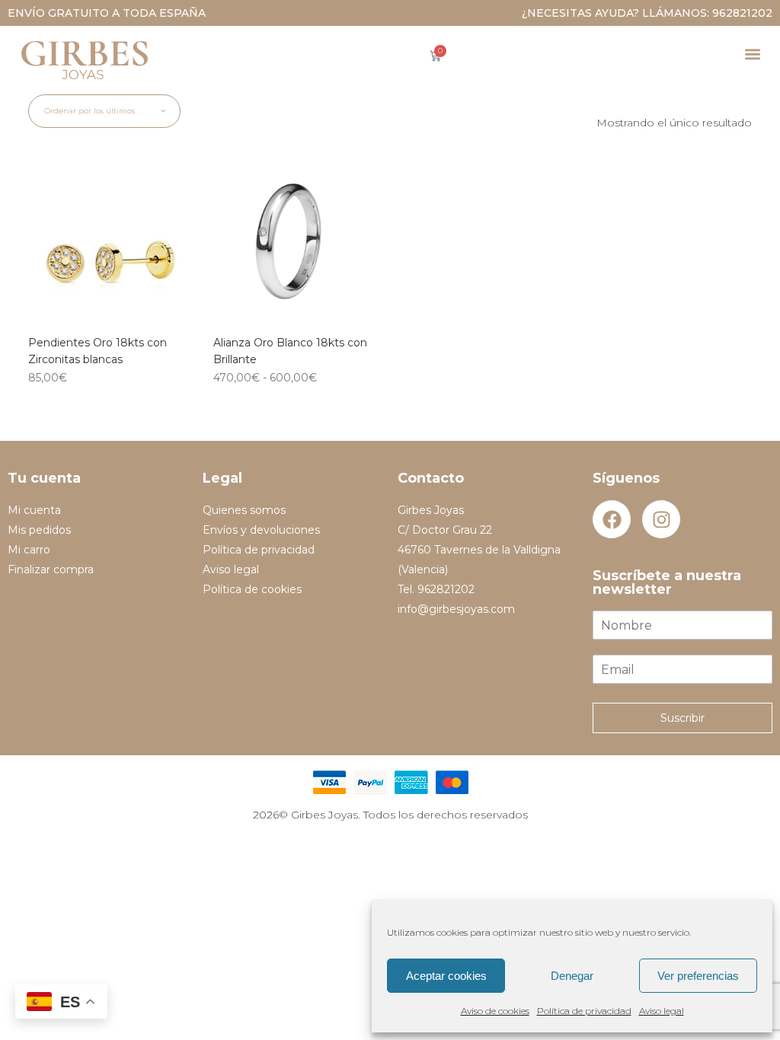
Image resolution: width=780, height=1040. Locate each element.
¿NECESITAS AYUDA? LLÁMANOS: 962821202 (647, 13)
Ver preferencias (698, 975)
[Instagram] (661, 519)
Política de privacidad (584, 1010)
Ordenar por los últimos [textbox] (89, 111)
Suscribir (682, 718)
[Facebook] (612, 519)
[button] (752, 53)
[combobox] (104, 111)
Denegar (572, 975)
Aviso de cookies (495, 1010)
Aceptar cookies (446, 975)
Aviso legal (661, 1010)
